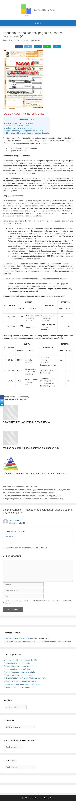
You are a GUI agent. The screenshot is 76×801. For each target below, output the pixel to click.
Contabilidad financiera (14, 487)
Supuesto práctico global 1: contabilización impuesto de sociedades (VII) (34, 499)
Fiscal (35, 487)
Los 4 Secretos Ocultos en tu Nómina (19, 638)
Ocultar (31, 119)
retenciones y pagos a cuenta (42, 493)
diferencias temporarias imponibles (48, 490)
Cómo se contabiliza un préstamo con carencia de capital (26, 133)
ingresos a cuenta (23, 493)
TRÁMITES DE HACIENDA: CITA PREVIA (20, 128)
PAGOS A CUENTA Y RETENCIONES (18, 123)
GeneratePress (49, 798)
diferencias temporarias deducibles (19, 490)
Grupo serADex (15, 520)
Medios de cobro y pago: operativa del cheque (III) (24, 131)
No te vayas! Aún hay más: (17, 126)
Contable (28, 487)
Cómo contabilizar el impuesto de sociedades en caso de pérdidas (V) (33, 496)
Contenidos (23, 119)
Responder (9, 536)
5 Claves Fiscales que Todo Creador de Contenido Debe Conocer (30, 641)
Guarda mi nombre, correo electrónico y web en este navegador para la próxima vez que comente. (38, 602)
